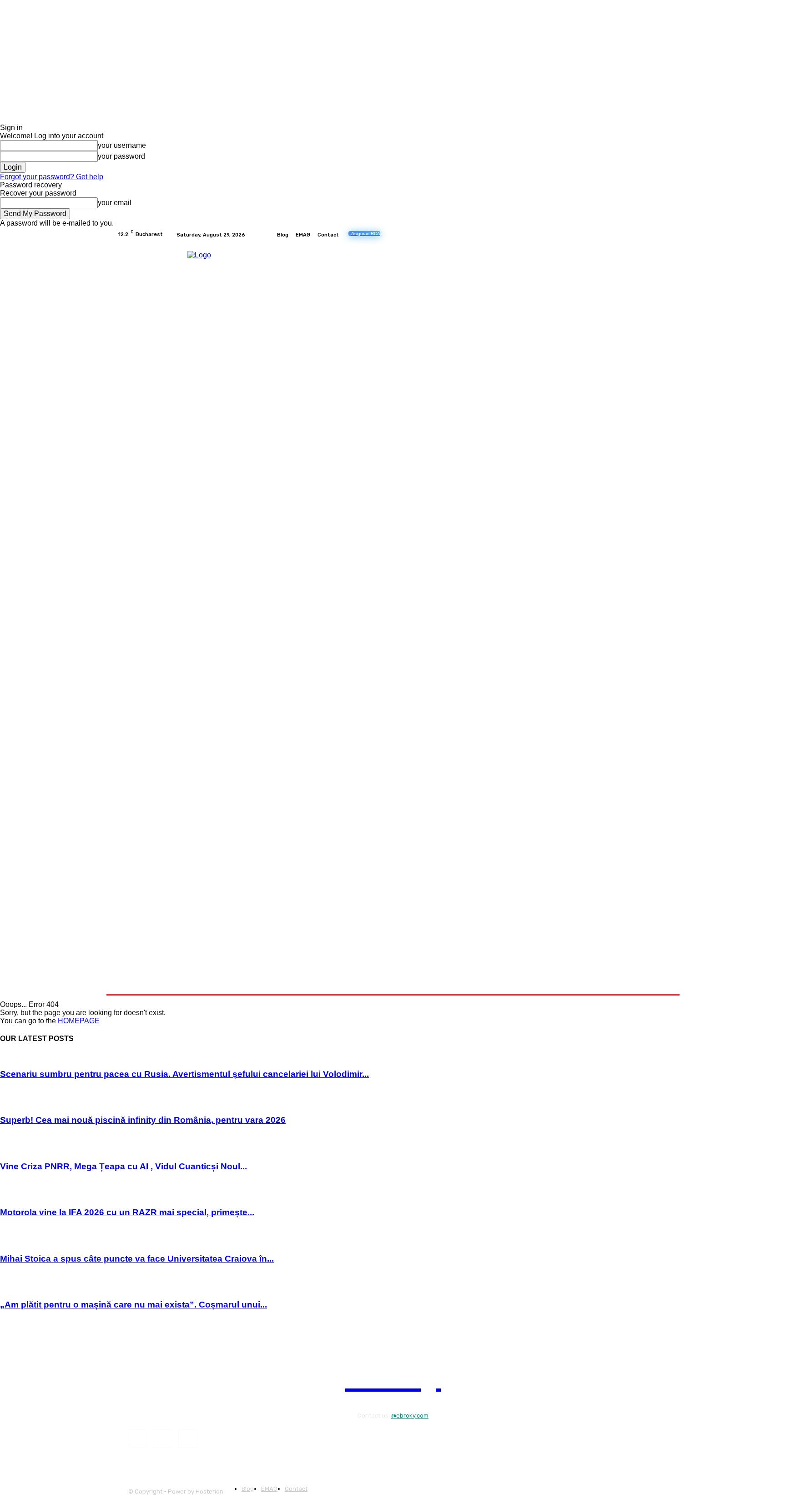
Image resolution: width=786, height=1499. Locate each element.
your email (114, 202)
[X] (652, 234)
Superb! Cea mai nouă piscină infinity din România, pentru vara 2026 (143, 1120)
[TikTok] (641, 234)
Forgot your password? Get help (51, 177)
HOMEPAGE (79, 1021)
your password (121, 156)
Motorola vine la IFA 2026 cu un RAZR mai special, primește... (127, 1212)
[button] (658, 983)
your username (122, 145)
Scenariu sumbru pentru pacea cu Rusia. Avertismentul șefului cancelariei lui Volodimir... (184, 1074)
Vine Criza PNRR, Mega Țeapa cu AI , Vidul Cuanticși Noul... (123, 1166)
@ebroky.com (409, 1415)
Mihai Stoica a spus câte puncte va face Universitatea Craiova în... (137, 1258)
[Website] (663, 234)
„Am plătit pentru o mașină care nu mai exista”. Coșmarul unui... (133, 1304)
